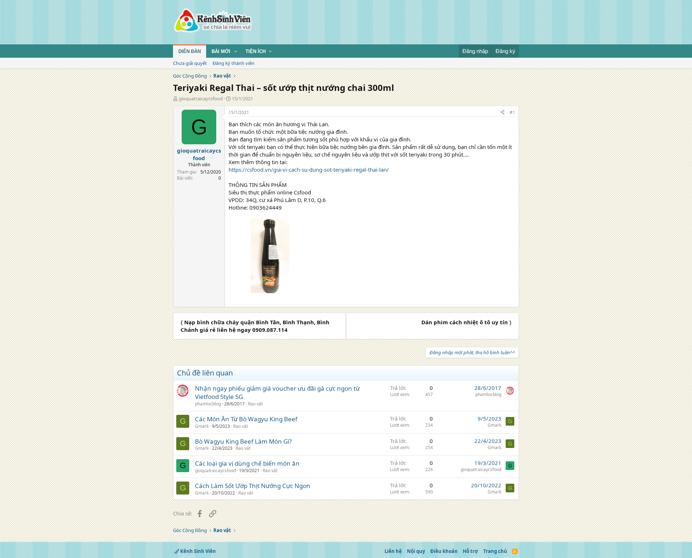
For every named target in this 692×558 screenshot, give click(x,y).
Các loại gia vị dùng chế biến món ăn (247, 463)
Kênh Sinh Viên (197, 551)
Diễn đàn (189, 51)
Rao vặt (255, 404)
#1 (512, 112)
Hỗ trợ (470, 551)
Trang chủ (495, 551)
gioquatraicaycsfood (201, 98)
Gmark (202, 426)
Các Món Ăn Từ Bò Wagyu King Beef (246, 419)
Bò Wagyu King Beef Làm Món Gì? (243, 441)
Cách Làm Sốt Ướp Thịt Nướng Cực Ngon (252, 486)
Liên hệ (393, 551)
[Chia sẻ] (502, 113)
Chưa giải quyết (190, 63)
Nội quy (416, 551)
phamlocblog (208, 404)
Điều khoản (444, 551)
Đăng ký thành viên (233, 63)
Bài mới (221, 51)
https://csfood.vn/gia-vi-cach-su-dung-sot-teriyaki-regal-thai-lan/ (309, 169)
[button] (235, 51)
